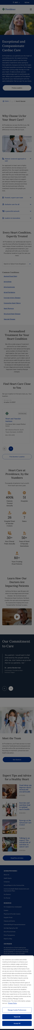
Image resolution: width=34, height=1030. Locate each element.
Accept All (17, 1023)
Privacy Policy (12, 1003)
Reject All (17, 1017)
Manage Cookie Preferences (17, 1010)
